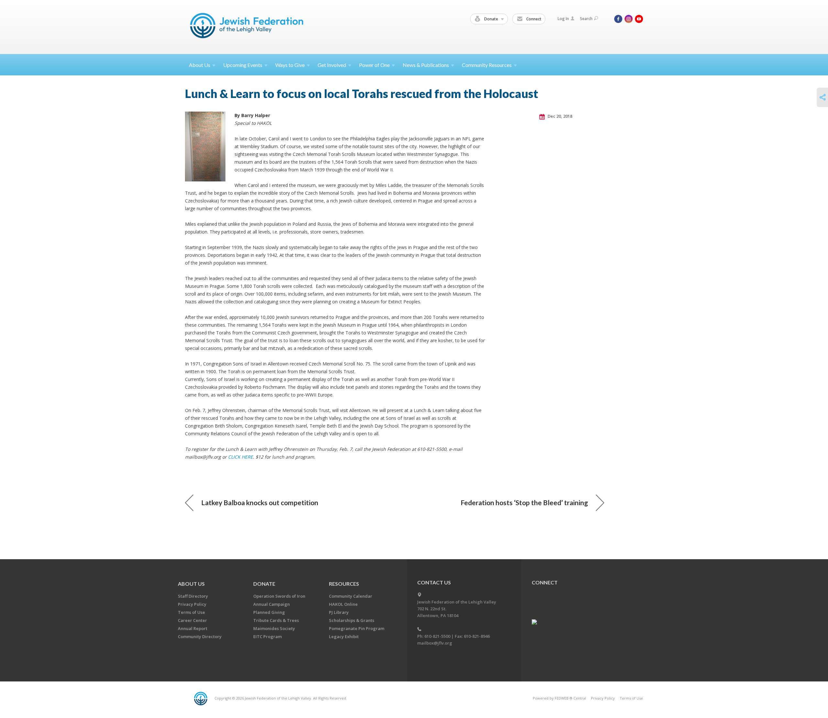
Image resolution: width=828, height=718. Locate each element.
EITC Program (267, 636)
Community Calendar (350, 596)
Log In (563, 18)
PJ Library (339, 612)
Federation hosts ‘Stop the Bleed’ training (524, 502)
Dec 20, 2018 (559, 116)
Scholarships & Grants (351, 620)
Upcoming (242, 65)
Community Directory (200, 636)
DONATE (264, 584)
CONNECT (545, 582)
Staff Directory (193, 596)
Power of (374, 65)
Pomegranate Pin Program (356, 628)
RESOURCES (344, 584)
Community (487, 65)
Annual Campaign (271, 604)
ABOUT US (191, 584)
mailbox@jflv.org (434, 643)
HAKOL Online (343, 604)
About (199, 65)
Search (586, 18)
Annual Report (192, 628)
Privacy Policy (192, 604)
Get (332, 65)
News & (426, 65)
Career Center (192, 620)
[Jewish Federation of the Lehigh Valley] (248, 27)
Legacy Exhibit (344, 636)
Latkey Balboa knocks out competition (259, 502)
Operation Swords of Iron (279, 596)
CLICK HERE (240, 457)
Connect (533, 19)
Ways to (290, 65)
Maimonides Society (274, 628)
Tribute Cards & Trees (276, 620)
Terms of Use (191, 612)
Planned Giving (269, 612)
